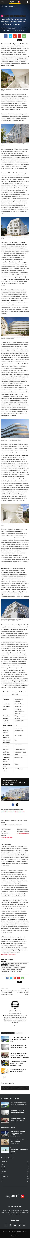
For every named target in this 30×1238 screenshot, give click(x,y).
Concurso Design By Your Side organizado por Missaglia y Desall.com (8, 992)
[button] (27, 2)
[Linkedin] (15, 1225)
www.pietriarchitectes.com (8, 954)
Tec (2, 1174)
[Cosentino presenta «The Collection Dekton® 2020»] (5, 1047)
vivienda (19, 971)
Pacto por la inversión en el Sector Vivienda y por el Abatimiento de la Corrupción (19, 1055)
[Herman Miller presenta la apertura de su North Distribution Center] (5, 1063)
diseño (17, 965)
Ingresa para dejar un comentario (15, 1088)
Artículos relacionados (8, 1033)
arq (6, 6)
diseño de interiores (6, 967)
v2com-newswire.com (23, 833)
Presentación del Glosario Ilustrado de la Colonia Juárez (22, 992)
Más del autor (19, 1033)
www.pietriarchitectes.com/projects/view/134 (13, 811)
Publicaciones (23, 16)
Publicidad (24, 1231)
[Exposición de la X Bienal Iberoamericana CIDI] (5, 1071)
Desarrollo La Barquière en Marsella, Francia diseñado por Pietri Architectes (14, 963)
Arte (2, 1179)
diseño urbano (16, 967)
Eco (2, 1181)
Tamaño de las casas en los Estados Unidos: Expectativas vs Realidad (19, 1149)
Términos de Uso (6, 1231)
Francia (3, 969)
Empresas (3, 1171)
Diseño (11, 16)
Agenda (3, 1073)
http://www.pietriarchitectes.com (15, 1013)
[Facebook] (15, 1025)
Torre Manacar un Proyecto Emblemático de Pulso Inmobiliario (17, 1133)
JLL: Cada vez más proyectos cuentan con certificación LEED (19, 1039)
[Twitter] (19, 1225)
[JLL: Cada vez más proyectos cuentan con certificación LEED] (5, 1039)
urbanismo (13, 971)
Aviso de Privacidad (16, 1231)
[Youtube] (24, 1225)
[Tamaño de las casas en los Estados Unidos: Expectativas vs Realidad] (5, 1150)
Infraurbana (16, 16)
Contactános (15, 1233)
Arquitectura (11, 6)
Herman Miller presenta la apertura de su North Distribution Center (18, 1063)
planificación (19, 969)
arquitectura (11, 965)
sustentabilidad (5, 971)
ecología (23, 967)
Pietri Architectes (7, 30)
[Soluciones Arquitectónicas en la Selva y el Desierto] (5, 1142)
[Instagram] (10, 1225)
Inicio (2, 6)
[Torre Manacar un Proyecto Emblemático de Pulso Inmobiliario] (5, 1134)
